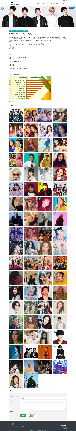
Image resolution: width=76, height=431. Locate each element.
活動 (51, 3)
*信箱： (11, 401)
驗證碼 (11, 411)
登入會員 (65, 0)
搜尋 (64, 3)
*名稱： (11, 398)
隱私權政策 (22, 426)
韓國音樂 (16, 101)
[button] (16, 115)
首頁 (38, 3)
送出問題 (23, 415)
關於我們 (11, 426)
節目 (42, 3)
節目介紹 (15, 27)
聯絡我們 (16, 426)
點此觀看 (11, 50)
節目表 (46, 3)
